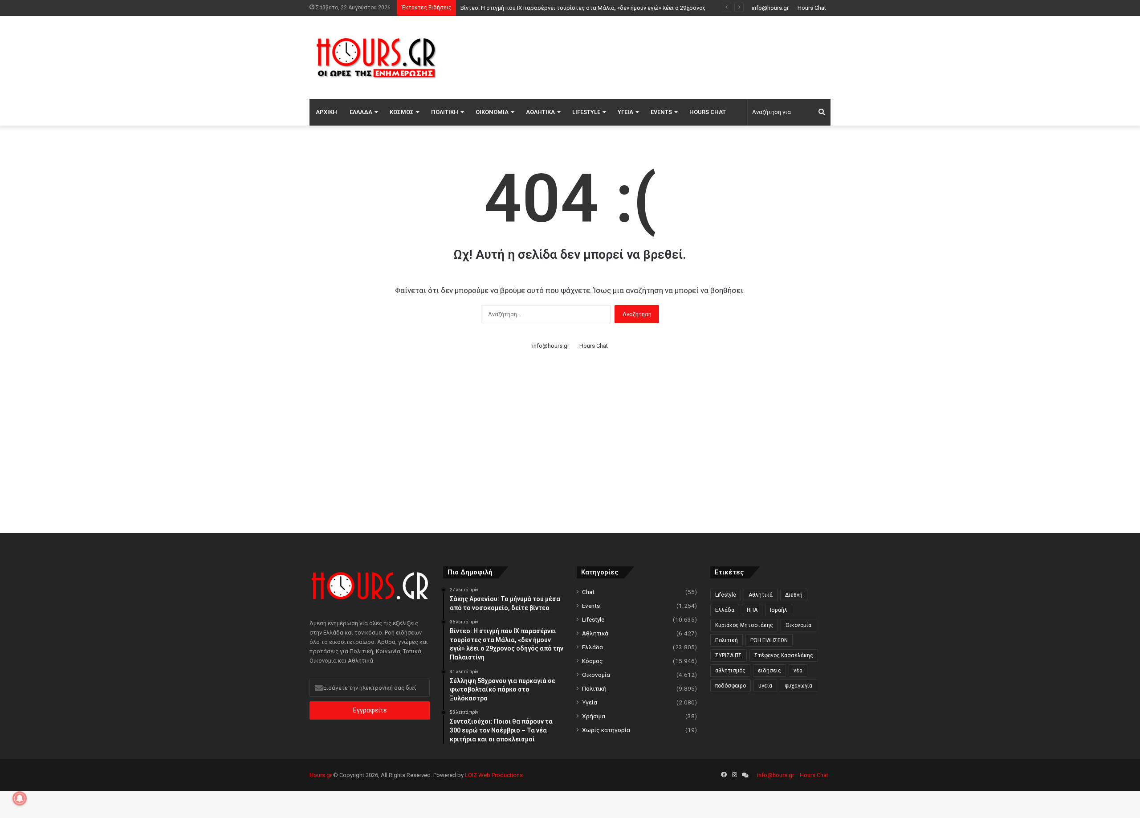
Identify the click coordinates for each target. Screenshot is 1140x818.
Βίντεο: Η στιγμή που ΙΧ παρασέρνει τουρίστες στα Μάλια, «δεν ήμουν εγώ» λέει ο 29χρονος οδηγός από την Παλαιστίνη (620, 7)
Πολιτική (444, 112)
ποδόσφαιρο (730, 686)
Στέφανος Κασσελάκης (783, 655)
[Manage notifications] (19, 798)
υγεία (765, 686)
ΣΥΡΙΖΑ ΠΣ (728, 655)
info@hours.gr (770, 7)
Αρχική (326, 112)
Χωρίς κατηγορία (606, 729)
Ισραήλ (778, 610)
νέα (798, 670)
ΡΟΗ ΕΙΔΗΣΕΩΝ (769, 640)
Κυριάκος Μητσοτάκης (744, 625)
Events (661, 112)
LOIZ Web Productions (494, 775)
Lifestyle (586, 112)
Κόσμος (402, 112)
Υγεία (625, 112)
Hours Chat (812, 7)
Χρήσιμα (593, 716)
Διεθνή (793, 595)
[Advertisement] (659, 56)
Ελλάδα (361, 112)
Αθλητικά (540, 112)
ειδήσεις (769, 670)
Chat (588, 591)
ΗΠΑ (752, 610)
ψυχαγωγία (798, 686)
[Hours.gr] (376, 57)
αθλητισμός (730, 670)
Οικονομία (492, 112)
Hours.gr (320, 775)
